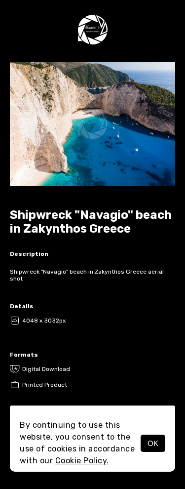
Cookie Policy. (82, 460)
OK (153, 443)
